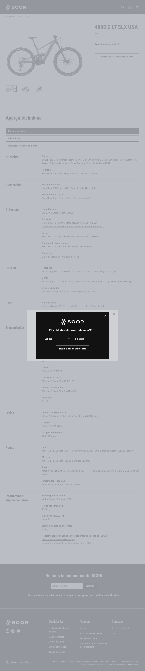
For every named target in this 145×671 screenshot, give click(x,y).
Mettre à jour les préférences (72, 348)
